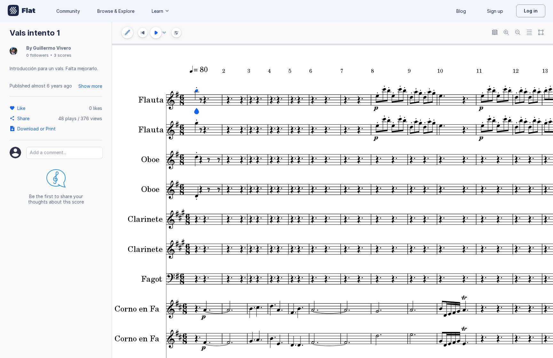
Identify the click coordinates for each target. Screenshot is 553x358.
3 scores (62, 55)
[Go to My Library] (22, 11)
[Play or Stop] (156, 32)
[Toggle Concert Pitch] (495, 33)
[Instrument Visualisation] (176, 32)
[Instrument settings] (127, 32)
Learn (157, 11)
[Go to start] (143, 32)
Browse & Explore (115, 11)
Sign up (495, 11)
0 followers (37, 55)
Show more (90, 86)
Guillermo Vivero (52, 48)
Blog (461, 11)
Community (68, 11)
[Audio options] (164, 32)
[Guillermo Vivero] (13, 51)
